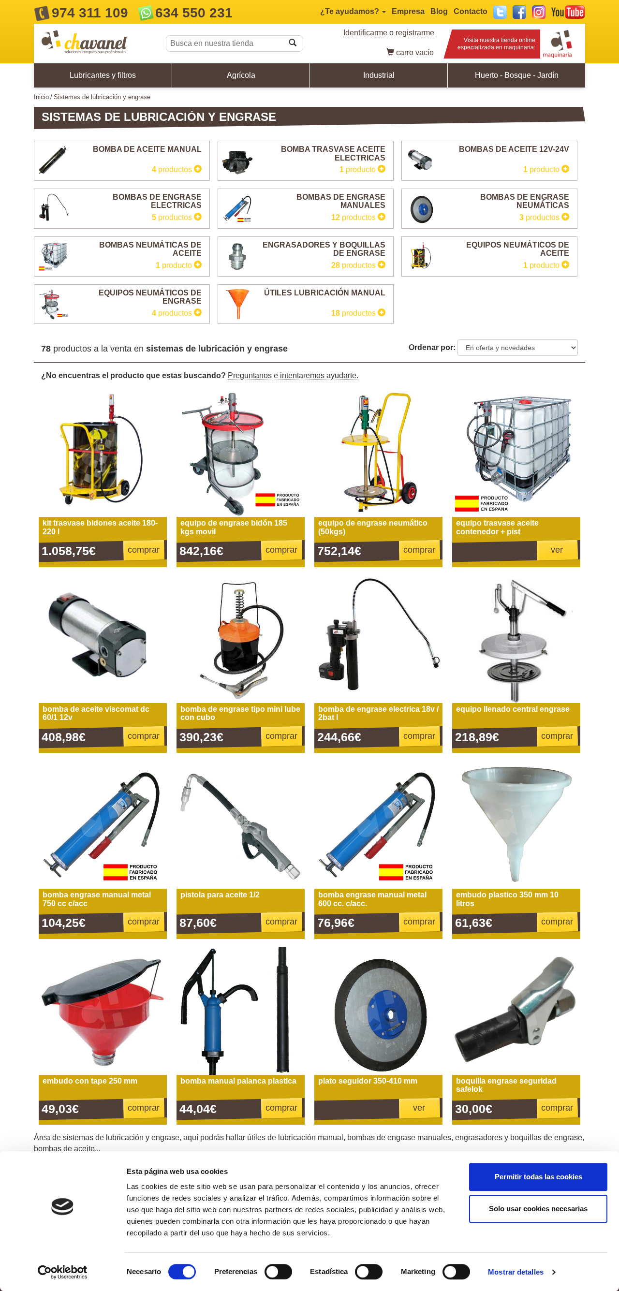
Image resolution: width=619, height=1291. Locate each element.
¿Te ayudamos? (350, 11)
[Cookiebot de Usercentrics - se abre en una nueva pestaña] (62, 1272)
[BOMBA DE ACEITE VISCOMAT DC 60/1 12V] (103, 639)
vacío (415, 52)
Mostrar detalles (516, 1272)
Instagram (538, 12)
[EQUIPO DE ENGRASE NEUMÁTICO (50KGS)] (378, 453)
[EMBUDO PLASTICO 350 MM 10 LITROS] (516, 825)
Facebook (519, 12)
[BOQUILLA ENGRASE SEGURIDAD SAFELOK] (516, 1011)
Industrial (379, 75)
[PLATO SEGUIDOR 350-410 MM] (378, 1011)
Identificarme (365, 33)
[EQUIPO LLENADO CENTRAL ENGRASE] (516, 639)
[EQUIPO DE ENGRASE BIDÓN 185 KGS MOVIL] (241, 453)
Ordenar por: (432, 347)
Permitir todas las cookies (538, 1177)
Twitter (500, 12)
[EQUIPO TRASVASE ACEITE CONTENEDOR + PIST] (516, 453)
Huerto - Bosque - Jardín (517, 75)
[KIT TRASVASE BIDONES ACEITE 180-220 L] (103, 453)
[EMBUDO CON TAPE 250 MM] (103, 1011)
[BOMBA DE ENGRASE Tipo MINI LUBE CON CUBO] (241, 639)
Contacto (470, 11)
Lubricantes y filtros (103, 75)
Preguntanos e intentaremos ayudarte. (293, 375)
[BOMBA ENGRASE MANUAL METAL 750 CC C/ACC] (103, 825)
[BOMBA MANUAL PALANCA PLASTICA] (241, 1011)
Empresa (408, 11)
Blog (439, 11)
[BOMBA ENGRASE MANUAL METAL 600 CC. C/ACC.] (378, 825)
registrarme (415, 33)
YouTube (568, 12)
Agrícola (241, 75)
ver (557, 550)
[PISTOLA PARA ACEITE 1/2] (241, 825)
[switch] (278, 1271)
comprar (144, 550)
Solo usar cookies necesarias (538, 1208)
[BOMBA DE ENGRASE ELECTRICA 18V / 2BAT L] (378, 639)
